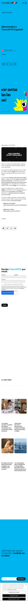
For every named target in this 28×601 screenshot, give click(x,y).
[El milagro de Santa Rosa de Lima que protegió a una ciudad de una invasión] (7, 445)
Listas (14, 185)
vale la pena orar (20, 189)
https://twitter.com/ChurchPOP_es (11, 211)
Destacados (9, 12)
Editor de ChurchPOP (8, 49)
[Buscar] (23, 3)
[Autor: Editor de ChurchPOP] (2, 50)
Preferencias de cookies (14, 592)
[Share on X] (11, 64)
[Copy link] (15, 64)
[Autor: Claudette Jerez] (16, 451)
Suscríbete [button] (21, 579)
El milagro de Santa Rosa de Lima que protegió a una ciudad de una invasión (7, 466)
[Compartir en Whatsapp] (7, 64)
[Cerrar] (25, 584)
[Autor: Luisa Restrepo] (3, 451)
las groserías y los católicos (15, 191)
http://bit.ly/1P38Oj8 (16, 200)
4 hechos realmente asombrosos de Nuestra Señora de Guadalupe (14, 182)
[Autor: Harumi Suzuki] (3, 412)
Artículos (4, 12)
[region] (14, 592)
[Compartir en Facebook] (3, 64)
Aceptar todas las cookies (14, 598)
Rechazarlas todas (14, 595)
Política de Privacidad (12, 589)
